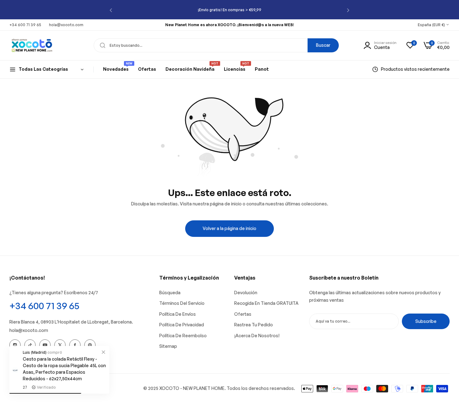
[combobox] (216, 45)
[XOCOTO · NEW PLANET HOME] (32, 45)
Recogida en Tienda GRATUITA (266, 303)
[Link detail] (15, 345)
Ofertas (242, 314)
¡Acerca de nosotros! (256, 335)
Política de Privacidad (181, 324)
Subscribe (426, 321)
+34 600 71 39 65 (44, 305)
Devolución (245, 292)
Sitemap (168, 346)
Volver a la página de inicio (229, 228)
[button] (111, 10)
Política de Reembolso (183, 335)
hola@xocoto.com (28, 330)
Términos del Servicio (182, 303)
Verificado (46, 387)
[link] (103, 352)
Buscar (323, 45)
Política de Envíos (177, 314)
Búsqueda (169, 292)
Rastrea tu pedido (253, 324)
